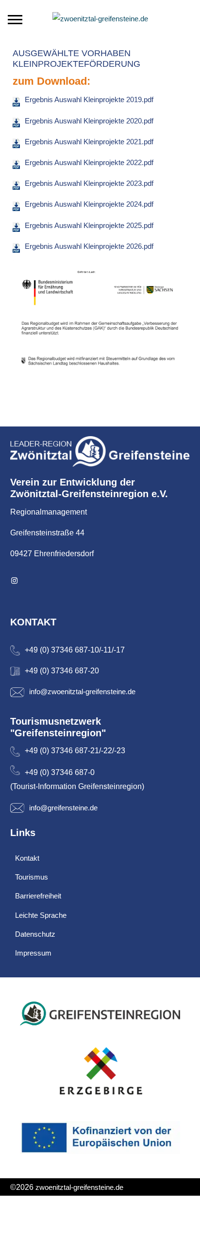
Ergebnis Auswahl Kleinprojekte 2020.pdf (89, 121)
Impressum (33, 953)
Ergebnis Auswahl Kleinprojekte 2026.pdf (89, 246)
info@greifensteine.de (63, 808)
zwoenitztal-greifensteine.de (79, 1187)
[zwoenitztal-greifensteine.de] (100, 18)
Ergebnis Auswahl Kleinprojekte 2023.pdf (89, 183)
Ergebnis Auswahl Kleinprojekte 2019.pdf (89, 99)
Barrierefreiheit (38, 896)
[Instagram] (14, 581)
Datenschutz (35, 934)
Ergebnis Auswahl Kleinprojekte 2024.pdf (89, 204)
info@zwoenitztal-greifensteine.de (82, 691)
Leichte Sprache (41, 915)
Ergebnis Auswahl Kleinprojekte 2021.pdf (89, 141)
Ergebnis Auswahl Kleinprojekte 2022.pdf (89, 162)
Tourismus (31, 877)
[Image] (100, 451)
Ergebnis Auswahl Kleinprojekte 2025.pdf (89, 225)
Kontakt (27, 858)
